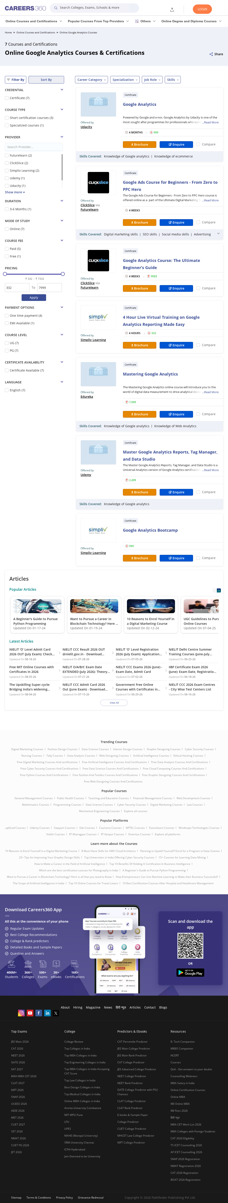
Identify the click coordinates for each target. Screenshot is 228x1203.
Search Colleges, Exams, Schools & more (89, 7)
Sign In (196, 1186)
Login (202, 9)
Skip (166, 1186)
